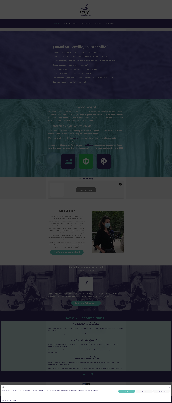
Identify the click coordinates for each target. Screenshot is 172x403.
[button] (169, 387)
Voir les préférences (161, 391)
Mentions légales (13, 400)
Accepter (127, 391)
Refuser (144, 391)
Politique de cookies (5, 400)
